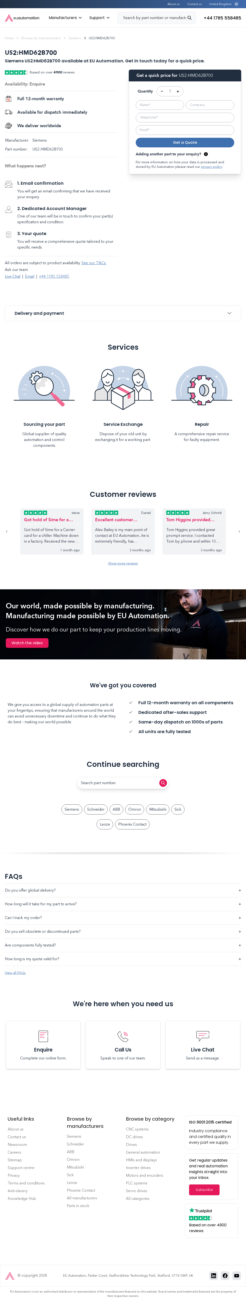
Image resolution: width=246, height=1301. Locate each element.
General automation (143, 1152)
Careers (14, 1152)
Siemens (74, 38)
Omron (134, 809)
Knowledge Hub (22, 1198)
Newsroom (17, 1144)
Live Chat (12, 276)
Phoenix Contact (132, 824)
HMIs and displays (141, 1160)
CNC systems (137, 1129)
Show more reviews (123, 563)
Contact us (194, 4)
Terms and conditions (26, 1183)
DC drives (134, 1137)
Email (29, 276)
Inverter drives (138, 1167)
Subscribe (204, 1189)
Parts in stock (78, 1205)
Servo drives (136, 1191)
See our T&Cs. (93, 263)
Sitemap (15, 1160)
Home (9, 38)
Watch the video (27, 643)
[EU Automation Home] (22, 18)
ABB (116, 809)
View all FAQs (15, 973)
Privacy (14, 1175)
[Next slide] (233, 531)
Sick (177, 809)
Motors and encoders (144, 1175)
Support (97, 17)
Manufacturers (63, 17)
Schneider (96, 809)
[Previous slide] (12, 531)
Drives (131, 1144)
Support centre (21, 1167)
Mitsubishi (157, 809)
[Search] (191, 18)
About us (173, 4)
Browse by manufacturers (41, 38)
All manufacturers (82, 1198)
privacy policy (211, 167)
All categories (137, 1198)
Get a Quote (185, 142)
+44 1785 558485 (54, 276)
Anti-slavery (18, 1191)
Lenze (105, 824)
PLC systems (137, 1183)
